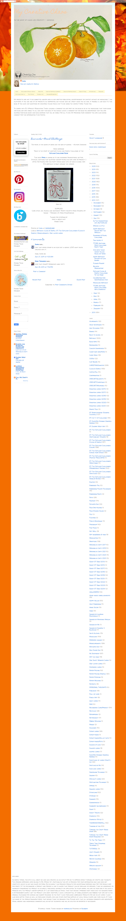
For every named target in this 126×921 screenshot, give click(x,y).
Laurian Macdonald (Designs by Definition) (20, 368)
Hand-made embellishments (99, 595)
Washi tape (93, 855)
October (97, 209)
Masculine (93, 637)
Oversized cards (95, 667)
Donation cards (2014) (97, 389)
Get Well (92, 531)
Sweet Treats (94, 813)
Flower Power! (98, 263)
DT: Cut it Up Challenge (98, 418)
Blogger (85, 909)
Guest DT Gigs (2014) (97, 565)
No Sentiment (94, 653)
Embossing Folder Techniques (100, 489)
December (97, 203)
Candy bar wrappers (97, 352)
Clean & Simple (49, 231)
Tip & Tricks (31, 94)
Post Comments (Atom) (63, 285)
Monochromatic (43, 233)
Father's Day (94, 504)
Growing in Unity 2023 (97, 555)
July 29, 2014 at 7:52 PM (44, 267)
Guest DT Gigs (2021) (97, 578)
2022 (94, 175)
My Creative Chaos (40, 12)
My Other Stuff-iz (20, 94)
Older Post (81, 280)
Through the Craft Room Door (98, 831)
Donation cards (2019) (97, 399)
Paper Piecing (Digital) (97, 674)
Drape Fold (93, 409)
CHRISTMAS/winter (96, 365)
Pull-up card (94, 694)
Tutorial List (40, 94)
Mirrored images (95, 640)
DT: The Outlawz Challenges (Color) (100, 446)
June (96, 293)
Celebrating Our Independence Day (100, 279)
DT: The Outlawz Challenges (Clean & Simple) (100, 441)
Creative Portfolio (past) (70, 91)
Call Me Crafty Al (22, 378)
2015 (94, 197)
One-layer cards (56, 233)
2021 (94, 178)
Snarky (92, 775)
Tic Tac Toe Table (95, 840)
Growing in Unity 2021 (97, 551)
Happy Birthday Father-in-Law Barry (99, 258)
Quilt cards (93, 701)
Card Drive (93, 355)
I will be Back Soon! (20, 373)
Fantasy (92, 501)
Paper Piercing (94, 677)
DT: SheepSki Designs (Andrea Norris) (100, 422)
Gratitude (93, 541)
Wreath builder (95, 865)
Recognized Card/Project (98, 708)
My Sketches (92, 91)
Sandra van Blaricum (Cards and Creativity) (20, 346)
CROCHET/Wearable (96, 386)
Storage (92, 796)
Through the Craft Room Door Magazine (98, 836)
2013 (94, 312)
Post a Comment (39, 271)
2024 (94, 169)
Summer (92, 799)
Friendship (93, 524)
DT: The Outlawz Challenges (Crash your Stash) (100, 452)
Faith (91, 497)
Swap (91, 809)
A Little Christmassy (20, 339)
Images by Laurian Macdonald (96, 615)
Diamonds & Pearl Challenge (100, 236)
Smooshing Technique (97, 772)
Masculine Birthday (100, 283)
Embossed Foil (94, 485)
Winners (92, 862)
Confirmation (94, 375)
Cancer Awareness (96, 348)
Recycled (92, 711)
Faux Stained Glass (96, 511)
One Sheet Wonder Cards (99, 660)
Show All (25, 380)
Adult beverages (95, 325)
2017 (94, 191)
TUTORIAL (93, 849)
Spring (91, 786)
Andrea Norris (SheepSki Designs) (21, 335)
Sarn (37, 244)
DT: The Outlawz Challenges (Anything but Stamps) (100, 436)
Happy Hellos (94, 601)
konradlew (68, 909)
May (95, 296)
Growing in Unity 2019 (97, 548)
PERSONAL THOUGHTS (98, 687)
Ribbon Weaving (95, 721)
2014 (94, 200)
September (98, 212)
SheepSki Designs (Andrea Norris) (99, 756)
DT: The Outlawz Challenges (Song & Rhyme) (100, 478)
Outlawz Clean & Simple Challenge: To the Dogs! (100, 273)
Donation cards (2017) (97, 392)
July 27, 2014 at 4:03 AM (44, 257)
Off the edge (94, 657)
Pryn (43, 157)
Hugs (91, 611)
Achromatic (93, 321)
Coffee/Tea (93, 372)
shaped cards (94, 752)
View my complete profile (29, 84)
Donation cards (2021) (97, 406)
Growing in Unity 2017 (97, 545)
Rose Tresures (40, 261)
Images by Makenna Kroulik (99, 619)
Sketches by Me (95, 765)
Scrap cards (94, 731)
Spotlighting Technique (97, 782)
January (97, 308)
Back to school (94, 335)
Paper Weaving (95, 680)
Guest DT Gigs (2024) (97, 589)
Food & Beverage (95, 521)
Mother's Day (94, 647)
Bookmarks (93, 345)
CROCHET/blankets (96, 379)
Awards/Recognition (51, 94)
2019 (94, 185)
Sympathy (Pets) (95, 819)
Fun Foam (93, 528)
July (95, 218)
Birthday (40, 231)
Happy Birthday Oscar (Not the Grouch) (99, 230)
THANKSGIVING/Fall (97, 823)
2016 (94, 194)
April (96, 299)
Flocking (92, 518)
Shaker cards (94, 748)
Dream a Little (99, 226)
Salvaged (92, 728)
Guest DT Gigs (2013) (97, 562)
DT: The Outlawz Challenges (100, 430)
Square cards (94, 789)
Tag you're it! (98, 240)
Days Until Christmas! (97, 147)
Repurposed (93, 714)
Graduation (93, 538)
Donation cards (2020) (97, 402)
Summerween (94, 802)
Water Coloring (95, 859)
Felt (90, 514)
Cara (24, 81)
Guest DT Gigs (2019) (97, 575)
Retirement (93, 718)
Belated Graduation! (98, 267)
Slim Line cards (95, 769)
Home (17, 91)
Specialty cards (95, 779)
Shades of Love (95, 745)
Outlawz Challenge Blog (58, 153)
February (97, 305)
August (96, 215)
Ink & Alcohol (94, 633)
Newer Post (36, 280)
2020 (94, 182)
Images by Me (94, 625)
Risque (91, 724)
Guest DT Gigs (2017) (97, 568)
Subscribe (21, 152)
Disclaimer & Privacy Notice (28, 91)
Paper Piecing (94, 670)
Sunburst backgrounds (97, 806)
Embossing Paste (95, 494)
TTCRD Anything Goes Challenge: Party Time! (100, 245)
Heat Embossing (95, 604)
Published (101, 91)
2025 (94, 166)
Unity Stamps (94, 852)
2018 (94, 188)
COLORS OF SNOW (20, 361)
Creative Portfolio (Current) (53, 91)
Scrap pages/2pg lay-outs (99, 738)
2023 (94, 172)
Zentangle (93, 869)
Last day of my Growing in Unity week (21, 351)
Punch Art (93, 697)
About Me (40, 91)
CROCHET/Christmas (97, 382)
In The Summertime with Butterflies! (100, 222)
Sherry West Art (21, 358)
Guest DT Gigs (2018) (97, 572)
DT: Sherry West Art (97, 426)
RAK (91, 704)
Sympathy (92, 816)
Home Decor (93, 607)
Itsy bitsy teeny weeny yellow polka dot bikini (99, 252)
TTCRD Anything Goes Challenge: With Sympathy (100, 287)
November (97, 206)
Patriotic (92, 684)
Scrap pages (94, 735)
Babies (91, 331)
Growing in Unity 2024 (97, 558)
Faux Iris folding (95, 508)
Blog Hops (93, 342)
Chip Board (93, 362)
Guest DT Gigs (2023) (97, 585)
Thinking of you (95, 826)
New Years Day (95, 650)
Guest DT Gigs (82, 91)
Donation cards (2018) (97, 396)
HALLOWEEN (94, 592)
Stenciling (93, 792)
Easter (92, 482)
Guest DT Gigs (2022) (97, 582)
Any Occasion (94, 328)
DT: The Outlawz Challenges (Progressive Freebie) (100, 467)
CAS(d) (91, 358)
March (96, 302)
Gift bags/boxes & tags (97, 534)
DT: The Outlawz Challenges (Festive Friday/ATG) (100, 457)
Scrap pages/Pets (96, 741)
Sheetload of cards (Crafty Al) (99, 761)
